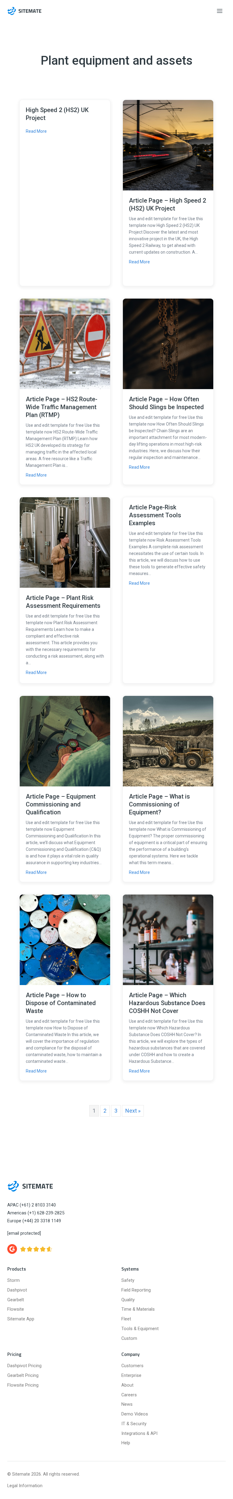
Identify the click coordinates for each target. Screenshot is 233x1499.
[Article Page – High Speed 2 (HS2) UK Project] (168, 145)
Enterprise (131, 1375)
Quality (128, 1299)
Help (125, 1443)
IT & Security (134, 1423)
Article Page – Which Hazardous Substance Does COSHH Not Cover (167, 1003)
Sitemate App (20, 1319)
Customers (132, 1365)
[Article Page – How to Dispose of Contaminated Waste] (65, 939)
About (127, 1385)
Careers (129, 1395)
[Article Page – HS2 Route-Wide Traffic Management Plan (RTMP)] (65, 343)
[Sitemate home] (30, 1186)
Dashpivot (17, 1290)
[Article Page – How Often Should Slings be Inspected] (168, 343)
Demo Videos (134, 1414)
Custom (129, 1338)
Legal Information (24, 1485)
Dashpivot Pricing (24, 1365)
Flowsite (15, 1309)
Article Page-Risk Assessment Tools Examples (155, 515)
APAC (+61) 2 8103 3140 (31, 1205)
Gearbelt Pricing (23, 1375)
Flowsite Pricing (23, 1385)
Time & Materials (138, 1309)
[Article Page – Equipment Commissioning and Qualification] (65, 741)
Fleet (126, 1319)
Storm (13, 1280)
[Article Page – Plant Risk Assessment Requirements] (65, 542)
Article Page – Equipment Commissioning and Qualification (61, 804)
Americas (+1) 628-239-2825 (35, 1213)
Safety (127, 1280)
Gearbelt (15, 1299)
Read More (36, 131)
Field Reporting (136, 1290)
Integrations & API (139, 1433)
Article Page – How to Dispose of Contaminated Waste (61, 1003)
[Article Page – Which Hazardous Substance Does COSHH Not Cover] (168, 939)
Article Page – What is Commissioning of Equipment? (159, 804)
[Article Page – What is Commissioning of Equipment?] (168, 741)
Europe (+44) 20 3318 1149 (34, 1220)
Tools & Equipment (140, 1328)
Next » (132, 1110)
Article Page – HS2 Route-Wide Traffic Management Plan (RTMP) (61, 407)
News (127, 1404)
